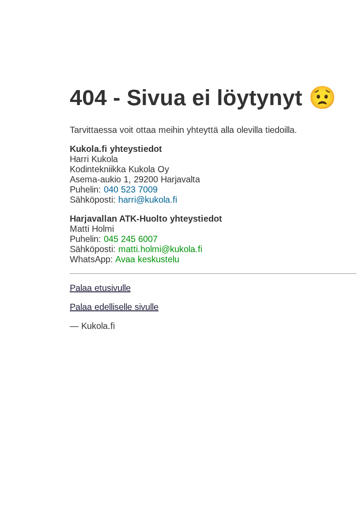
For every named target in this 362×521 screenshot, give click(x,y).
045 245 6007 (131, 239)
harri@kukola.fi (147, 199)
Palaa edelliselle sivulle (114, 307)
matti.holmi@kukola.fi (160, 249)
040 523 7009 (131, 189)
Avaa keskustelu (147, 259)
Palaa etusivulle (100, 288)
